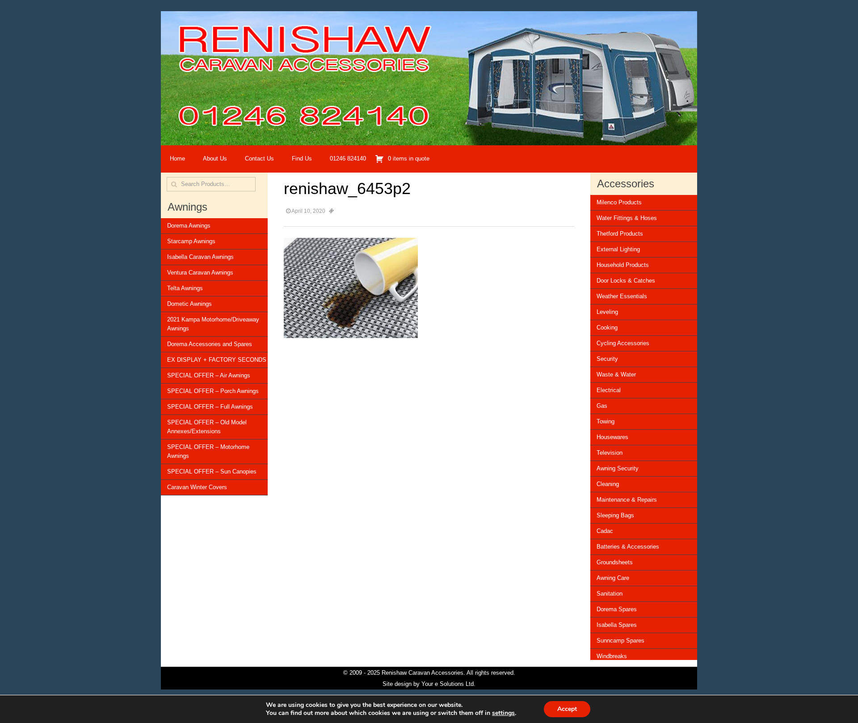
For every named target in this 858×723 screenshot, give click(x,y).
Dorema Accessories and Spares (209, 344)
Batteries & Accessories (628, 546)
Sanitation (609, 593)
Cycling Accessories (623, 343)
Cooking (607, 327)
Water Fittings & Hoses (627, 218)
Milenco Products (619, 202)
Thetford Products (620, 233)
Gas (602, 405)
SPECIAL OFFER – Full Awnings (210, 406)
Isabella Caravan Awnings (200, 257)
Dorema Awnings (188, 225)
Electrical (609, 390)
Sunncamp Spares (620, 640)
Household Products (623, 265)
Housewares (612, 437)
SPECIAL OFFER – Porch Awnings (213, 391)
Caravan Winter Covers (197, 487)
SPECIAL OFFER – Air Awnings (208, 375)
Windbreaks (612, 656)
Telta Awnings (185, 288)
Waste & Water (616, 374)
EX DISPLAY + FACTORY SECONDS (216, 359)
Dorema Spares (617, 609)
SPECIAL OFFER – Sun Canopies (212, 471)
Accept (567, 709)
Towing (605, 421)
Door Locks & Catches (626, 280)
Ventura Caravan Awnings (200, 272)
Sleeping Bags (615, 515)
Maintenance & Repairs (627, 499)
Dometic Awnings (189, 303)
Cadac (605, 531)
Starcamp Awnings (191, 241)
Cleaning (608, 484)
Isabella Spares (617, 625)
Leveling (607, 312)
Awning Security (618, 468)
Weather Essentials (622, 296)
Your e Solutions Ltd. (448, 684)
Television (609, 452)
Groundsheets (615, 562)
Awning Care (613, 578)
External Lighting (618, 249)
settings (503, 713)
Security (607, 358)
